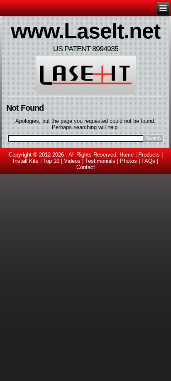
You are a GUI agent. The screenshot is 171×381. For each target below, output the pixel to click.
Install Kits (26, 161)
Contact (85, 167)
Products (149, 155)
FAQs (148, 161)
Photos (128, 161)
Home (127, 155)
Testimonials (100, 161)
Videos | (74, 161)
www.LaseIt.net (85, 31)
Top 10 (51, 161)
